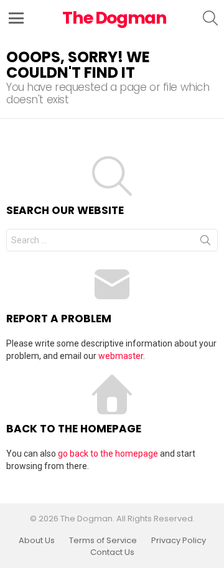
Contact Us (112, 552)
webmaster (120, 356)
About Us (37, 541)
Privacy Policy (178, 541)
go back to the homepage (108, 454)
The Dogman (114, 17)
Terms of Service (103, 541)
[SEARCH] (210, 18)
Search (205, 242)
